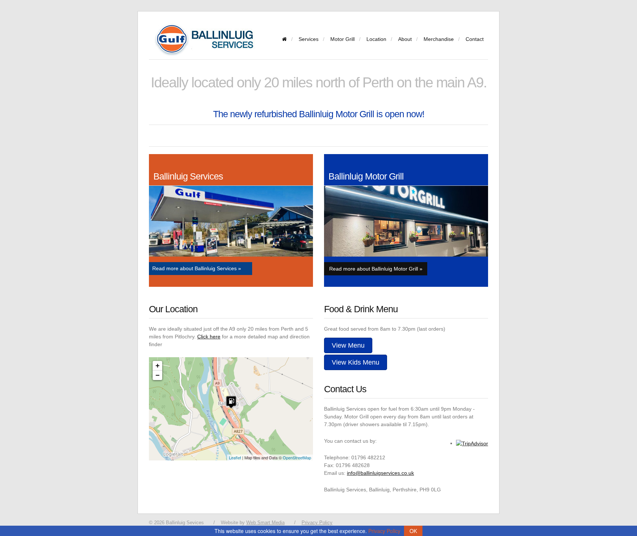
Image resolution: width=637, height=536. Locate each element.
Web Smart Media (265, 522)
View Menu (348, 345)
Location (376, 39)
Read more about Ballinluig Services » (196, 268)
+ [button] (158, 365)
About (405, 39)
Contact (475, 39)
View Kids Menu (355, 362)
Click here (208, 337)
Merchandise (439, 39)
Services (308, 39)
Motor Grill (342, 39)
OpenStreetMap (297, 457)
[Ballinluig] (284, 39)
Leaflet (235, 457)
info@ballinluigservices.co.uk (380, 473)
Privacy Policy (317, 522)
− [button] (158, 375)
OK (413, 531)
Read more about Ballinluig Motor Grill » (375, 269)
